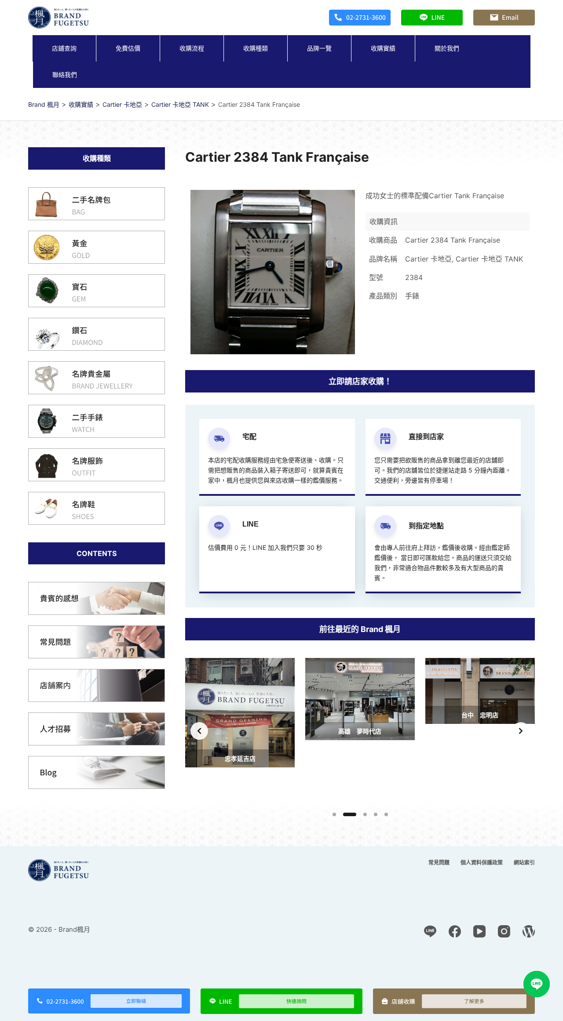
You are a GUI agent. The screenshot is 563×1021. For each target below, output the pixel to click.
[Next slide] (521, 731)
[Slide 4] (375, 814)
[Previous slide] (199, 731)
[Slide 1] (334, 814)
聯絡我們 (64, 74)
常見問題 (439, 862)
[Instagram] (504, 931)
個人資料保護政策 (482, 862)
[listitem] (240, 731)
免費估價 (128, 48)
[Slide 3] (365, 814)
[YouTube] (479, 931)
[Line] (430, 931)
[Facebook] (455, 931)
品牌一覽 (319, 48)
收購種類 (255, 48)
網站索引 (524, 862)
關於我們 (447, 48)
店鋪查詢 (64, 48)
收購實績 (383, 48)
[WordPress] (529, 931)
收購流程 (191, 48)
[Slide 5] (386, 814)
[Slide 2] (349, 814)
